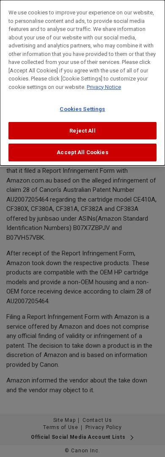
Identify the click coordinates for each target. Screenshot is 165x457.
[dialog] (82, 83)
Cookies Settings (82, 109)
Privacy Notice (104, 87)
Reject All (82, 130)
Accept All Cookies (82, 152)
